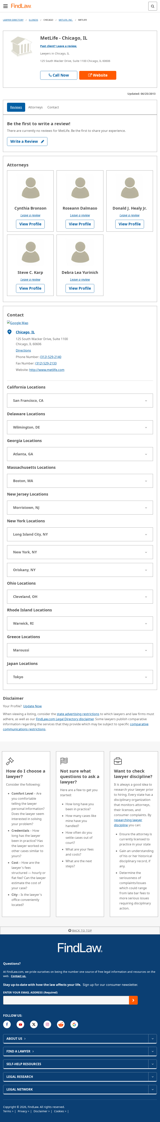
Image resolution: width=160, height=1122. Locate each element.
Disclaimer (41, 1111)
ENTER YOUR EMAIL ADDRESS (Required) (30, 992)
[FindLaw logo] (22, 6)
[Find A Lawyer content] (152, 1051)
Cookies (59, 1111)
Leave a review (30, 215)
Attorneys (35, 107)
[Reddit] (61, 1024)
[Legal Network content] (152, 1089)
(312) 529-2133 (46, 363)
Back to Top (82, 930)
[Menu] (5, 6)
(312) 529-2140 (50, 357)
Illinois (33, 19)
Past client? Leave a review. (58, 46)
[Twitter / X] (34, 1024)
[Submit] (133, 1000)
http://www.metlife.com (46, 370)
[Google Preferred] (74, 1024)
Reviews (16, 107)
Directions (23, 350)
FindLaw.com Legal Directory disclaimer (65, 719)
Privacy (23, 1111)
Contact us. (18, 976)
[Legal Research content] (152, 1076)
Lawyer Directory (13, 19)
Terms (7, 1111)
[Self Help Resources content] (152, 1064)
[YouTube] (20, 1024)
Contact (53, 107)
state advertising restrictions (78, 714)
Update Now (32, 706)
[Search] (152, 6)
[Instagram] (47, 1024)
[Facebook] (7, 1024)
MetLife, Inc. (66, 19)
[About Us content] (152, 1038)
